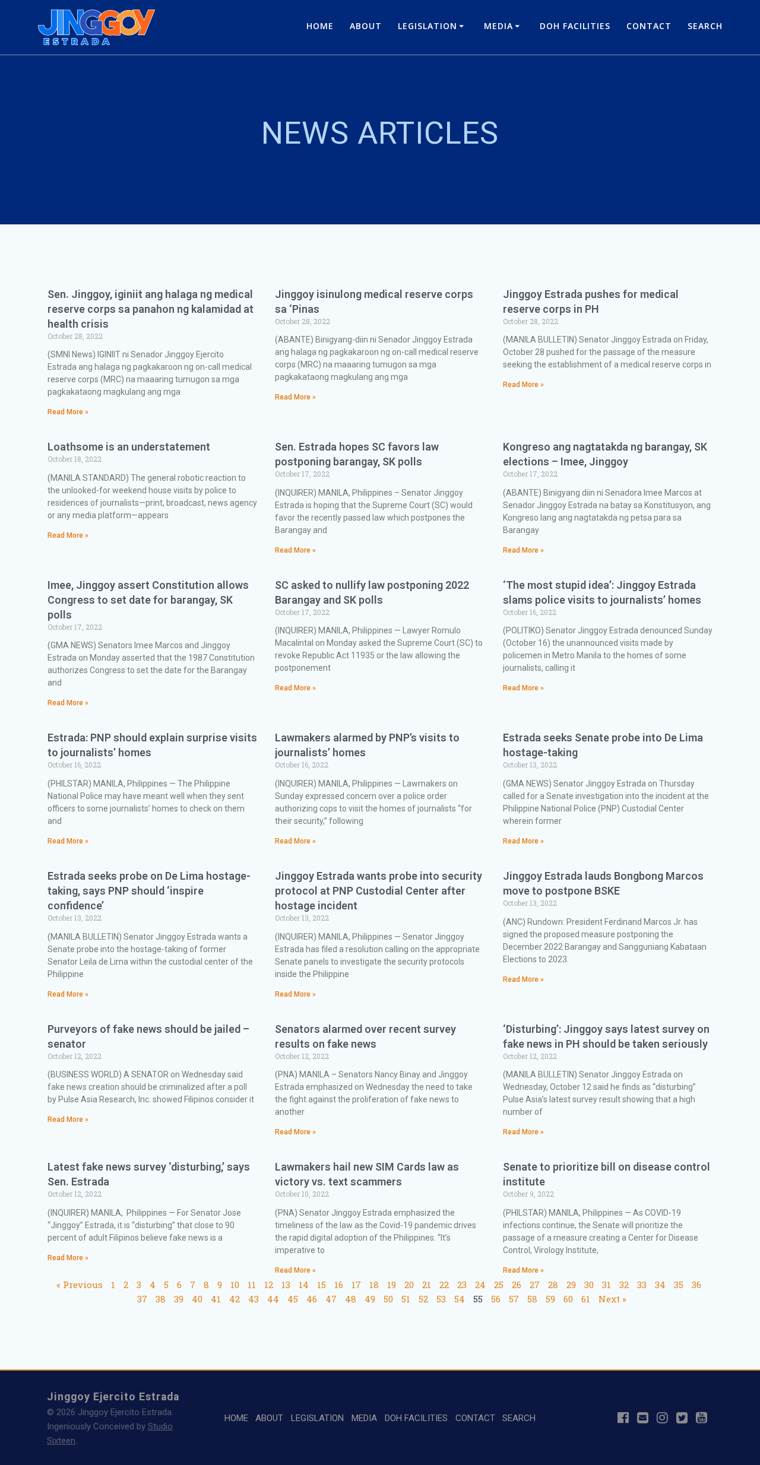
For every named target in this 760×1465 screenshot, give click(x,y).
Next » (612, 1299)
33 (642, 1284)
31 (606, 1284)
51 (405, 1299)
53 (441, 1299)
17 (356, 1284)
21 (426, 1284)
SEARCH (705, 25)
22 (444, 1284)
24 (480, 1284)
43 (253, 1299)
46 (311, 1299)
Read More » (68, 412)
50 (388, 1299)
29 (571, 1284)
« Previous (79, 1284)
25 (499, 1284)
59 (550, 1299)
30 (589, 1284)
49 (370, 1299)
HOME (320, 25)
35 (678, 1284)
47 (331, 1299)
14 (304, 1284)
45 (292, 1299)
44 (273, 1299)
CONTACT (649, 25)
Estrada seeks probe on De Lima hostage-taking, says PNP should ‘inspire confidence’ (149, 891)
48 (350, 1299)
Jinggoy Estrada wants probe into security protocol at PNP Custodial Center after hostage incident (378, 891)
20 (409, 1284)
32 (624, 1284)
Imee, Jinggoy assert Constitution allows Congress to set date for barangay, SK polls (148, 600)
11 (252, 1284)
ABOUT (366, 25)
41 (216, 1299)
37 (142, 1299)
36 (696, 1284)
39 (178, 1299)
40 (197, 1299)
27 (535, 1284)
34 (660, 1284)
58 (532, 1299)
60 (568, 1299)
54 (459, 1299)
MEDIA (498, 25)
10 (234, 1284)
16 (338, 1284)
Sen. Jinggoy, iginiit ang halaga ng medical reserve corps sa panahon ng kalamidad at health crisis (151, 309)
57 (514, 1299)
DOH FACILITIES (575, 25)
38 (161, 1299)
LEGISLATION (427, 25)
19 (391, 1284)
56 (496, 1299)
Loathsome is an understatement (129, 446)
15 (321, 1284)
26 (516, 1284)
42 (234, 1299)
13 (285, 1284)
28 (553, 1284)
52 (423, 1299)
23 (462, 1284)
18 (374, 1284)
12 (268, 1284)
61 (585, 1299)
